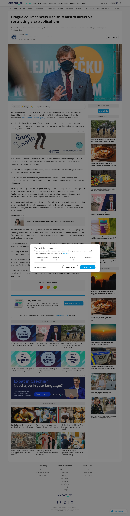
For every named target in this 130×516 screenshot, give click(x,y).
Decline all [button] (70, 267)
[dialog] (65, 258)
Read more (66, 253)
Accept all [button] (87, 267)
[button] (40, 267)
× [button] (97, 246)
